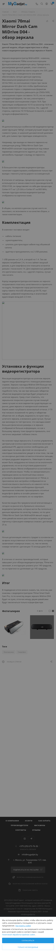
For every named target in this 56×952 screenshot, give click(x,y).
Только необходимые (28, 947)
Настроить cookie (23, 925)
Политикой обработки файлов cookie (18, 934)
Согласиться (28, 940)
